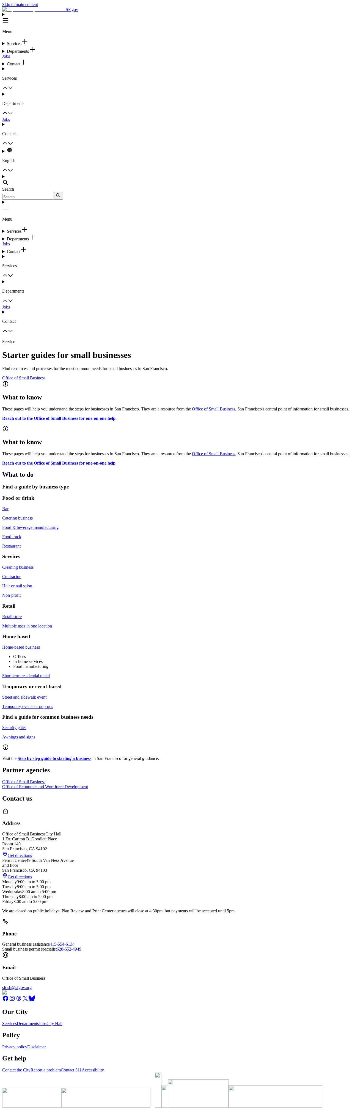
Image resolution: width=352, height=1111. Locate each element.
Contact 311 (71, 1070)
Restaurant (11, 546)
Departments (28, 1023)
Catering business (17, 518)
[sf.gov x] (25, 1000)
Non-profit (11, 595)
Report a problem (46, 1070)
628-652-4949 (69, 949)
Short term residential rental (26, 675)
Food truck (11, 536)
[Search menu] (176, 180)
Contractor (11, 576)
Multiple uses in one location (27, 626)
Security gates (14, 727)
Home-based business (21, 647)
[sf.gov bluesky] (32, 1000)
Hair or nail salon (17, 586)
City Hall (54, 1023)
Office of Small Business (23, 378)
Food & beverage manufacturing (30, 527)
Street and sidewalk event (24, 697)
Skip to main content (20, 4)
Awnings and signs (18, 737)
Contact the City (16, 1070)
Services (9, 1023)
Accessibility (93, 1070)
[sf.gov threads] (18, 1000)
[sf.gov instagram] (12, 1000)
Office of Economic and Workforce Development (45, 786)
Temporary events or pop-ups (27, 706)
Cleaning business (18, 567)
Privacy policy (14, 1047)
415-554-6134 (62, 944)
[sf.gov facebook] (5, 1000)
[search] (58, 196)
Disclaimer (36, 1047)
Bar (5, 508)
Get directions (20, 855)
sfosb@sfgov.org (17, 987)
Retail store (12, 616)
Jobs (6, 56)
